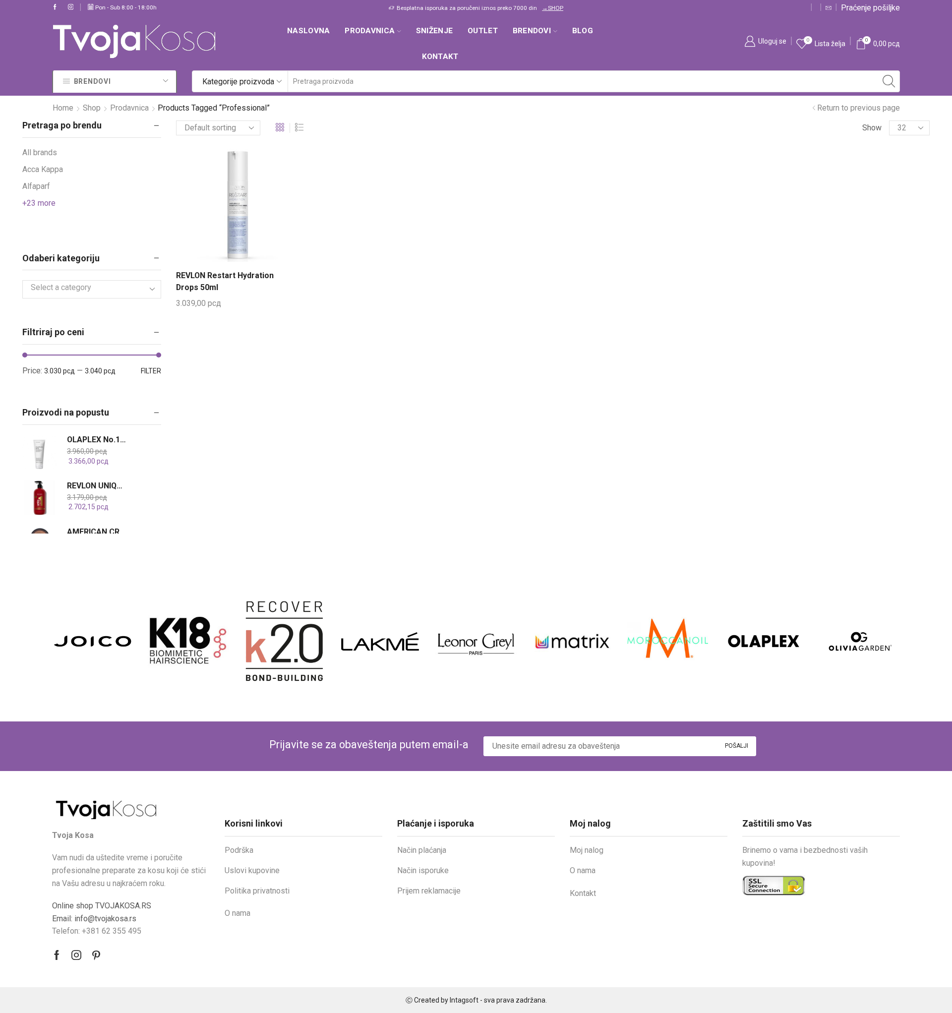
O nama (237, 913)
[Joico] (92, 641)
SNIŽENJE (434, 30)
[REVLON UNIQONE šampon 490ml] (39, 497)
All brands (39, 152)
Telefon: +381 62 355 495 (96, 931)
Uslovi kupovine (252, 870)
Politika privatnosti (257, 890)
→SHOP (552, 7)
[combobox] (91, 289)
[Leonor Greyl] (475, 640)
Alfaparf (36, 186)
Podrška (239, 850)
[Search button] (889, 81)
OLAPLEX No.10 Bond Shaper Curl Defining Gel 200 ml (97, 439)
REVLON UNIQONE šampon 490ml (97, 485)
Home (63, 108)
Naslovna (308, 30)
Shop (92, 108)
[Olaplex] (763, 640)
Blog (582, 30)
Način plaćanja (421, 850)
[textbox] (84, 288)
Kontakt (440, 56)
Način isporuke (423, 870)
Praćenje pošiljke (870, 7)
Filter (151, 371)
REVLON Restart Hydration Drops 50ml (225, 281)
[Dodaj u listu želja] (241, 208)
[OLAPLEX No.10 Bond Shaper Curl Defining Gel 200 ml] (39, 451)
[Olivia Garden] (859, 641)
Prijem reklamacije (429, 890)
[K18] (188, 640)
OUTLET (483, 30)
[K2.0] (284, 640)
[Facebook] (55, 7)
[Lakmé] (380, 641)
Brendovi (532, 30)
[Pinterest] (96, 955)
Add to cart (224, 208)
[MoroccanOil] (667, 640)
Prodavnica (370, 30)
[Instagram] (71, 7)
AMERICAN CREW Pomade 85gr (97, 531)
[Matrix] (572, 640)
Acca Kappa (42, 169)
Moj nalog (586, 850)
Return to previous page (858, 108)
